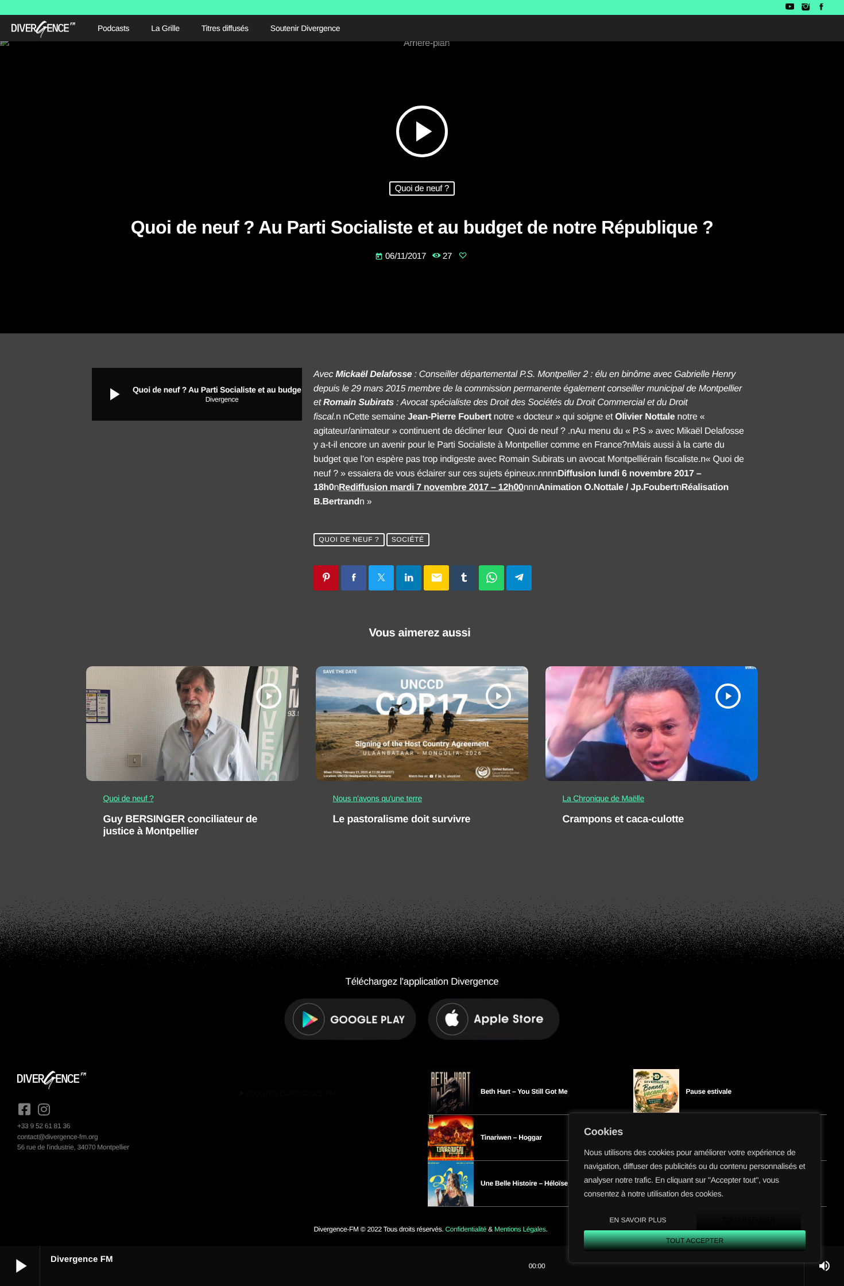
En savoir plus (637, 1220)
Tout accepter (694, 1241)
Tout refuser (749, 1220)
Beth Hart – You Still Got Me (524, 1091)
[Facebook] (821, 7)
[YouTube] (789, 7)
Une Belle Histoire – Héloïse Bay (531, 1183)
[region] (694, 1188)
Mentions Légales (519, 1229)
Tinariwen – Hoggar (511, 1137)
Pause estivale (708, 1091)
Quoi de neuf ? (422, 188)
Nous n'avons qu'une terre (377, 798)
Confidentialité (465, 1229)
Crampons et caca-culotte (623, 819)
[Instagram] (805, 7)
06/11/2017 (401, 256)
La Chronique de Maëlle (603, 798)
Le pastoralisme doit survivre (402, 819)
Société (408, 539)
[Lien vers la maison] (43, 28)
